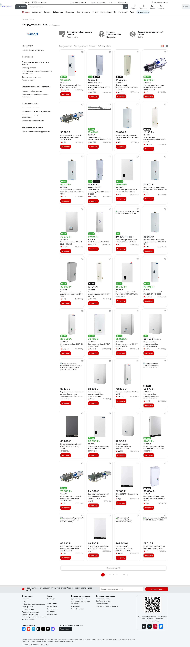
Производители (28, 609)
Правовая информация (30, 612)
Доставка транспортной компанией (80, 602)
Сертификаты (27, 607)
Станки (95, 12)
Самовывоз (75, 606)
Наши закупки (52, 614)
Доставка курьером (79, 599)
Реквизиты (26, 599)
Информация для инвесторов (33, 604)
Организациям (52, 609)
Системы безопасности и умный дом (36, 111)
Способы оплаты (77, 609)
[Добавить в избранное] (82, 52)
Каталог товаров (28, 619)
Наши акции (51, 599)
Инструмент (37, 12)
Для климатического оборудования (36, 132)
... (120, 575)
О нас (24, 601)
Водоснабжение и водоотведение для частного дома (37, 72)
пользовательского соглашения (96, 639)
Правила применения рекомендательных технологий (34, 616)
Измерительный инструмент (33, 50)
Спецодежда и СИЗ (108, 12)
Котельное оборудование (32, 91)
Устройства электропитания (33, 121)
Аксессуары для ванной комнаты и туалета (35, 63)
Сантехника (122, 12)
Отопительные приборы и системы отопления (35, 96)
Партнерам (51, 612)
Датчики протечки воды (31, 77)
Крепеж (47, 12)
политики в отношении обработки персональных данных (61, 639)
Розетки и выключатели (31, 108)
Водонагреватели (29, 68)
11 (124, 575)
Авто (132, 12)
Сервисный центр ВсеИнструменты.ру (103, 600)
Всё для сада (58, 12)
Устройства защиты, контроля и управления (34, 116)
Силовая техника (83, 12)
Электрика (70, 12)
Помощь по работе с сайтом (107, 606)
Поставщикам (52, 606)
